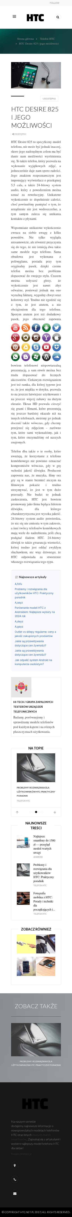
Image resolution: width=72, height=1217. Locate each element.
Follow (54, 2)
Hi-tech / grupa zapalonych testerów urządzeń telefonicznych (33, 706)
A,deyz (19, 621)
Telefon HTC (47, 38)
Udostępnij (49, 98)
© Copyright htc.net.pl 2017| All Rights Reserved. (36, 1212)
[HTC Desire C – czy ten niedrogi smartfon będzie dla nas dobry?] (45, 945)
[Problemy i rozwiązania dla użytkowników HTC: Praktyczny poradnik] (36, 767)
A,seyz (19, 602)
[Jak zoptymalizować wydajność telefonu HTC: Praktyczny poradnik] (26, 968)
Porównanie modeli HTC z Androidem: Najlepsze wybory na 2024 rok (35, 612)
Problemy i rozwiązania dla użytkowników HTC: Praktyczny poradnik (34, 593)
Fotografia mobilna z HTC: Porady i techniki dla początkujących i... (44, 901)
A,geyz (19, 626)
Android (38, 857)
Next (55, 812)
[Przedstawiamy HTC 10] (26, 945)
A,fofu (18, 583)
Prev (17, 812)
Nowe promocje (21, 1153)
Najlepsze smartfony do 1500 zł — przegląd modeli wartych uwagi (44, 844)
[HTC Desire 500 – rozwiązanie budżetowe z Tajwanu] (45, 968)
